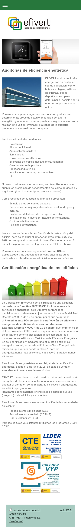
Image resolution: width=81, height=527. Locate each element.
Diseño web (16, 521)
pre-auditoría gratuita (53, 113)
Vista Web (66, 510)
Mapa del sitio (17, 513)
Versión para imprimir (26, 510)
